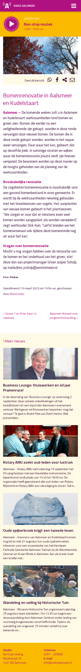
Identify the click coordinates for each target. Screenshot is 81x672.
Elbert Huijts (17, 294)
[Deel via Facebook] (57, 80)
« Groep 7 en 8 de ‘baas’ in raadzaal (20, 315)
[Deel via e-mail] (72, 80)
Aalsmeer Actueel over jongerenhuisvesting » (64, 315)
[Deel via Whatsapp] (49, 80)
